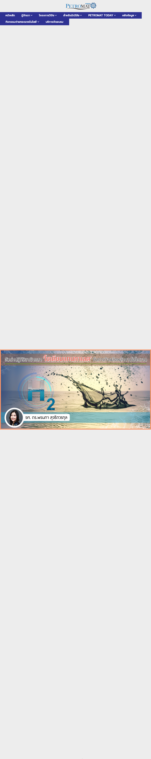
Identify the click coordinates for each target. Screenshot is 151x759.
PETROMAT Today (100, 15)
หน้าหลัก (10, 15)
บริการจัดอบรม (54, 22)
